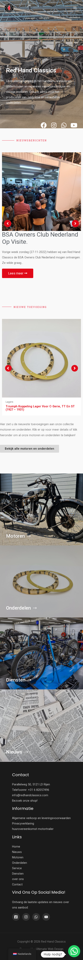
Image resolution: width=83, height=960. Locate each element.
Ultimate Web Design (49, 949)
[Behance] (36, 917)
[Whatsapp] (64, 125)
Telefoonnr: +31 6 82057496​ (30, 790)
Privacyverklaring (23, 823)
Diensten (18, 873)
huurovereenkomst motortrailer (33, 829)
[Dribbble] (46, 917)
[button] (8, 368)
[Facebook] (44, 125)
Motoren (17, 857)
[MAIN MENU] (75, 8)
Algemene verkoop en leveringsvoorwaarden (41, 818)
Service (17, 868)
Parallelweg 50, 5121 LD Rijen (31, 784)
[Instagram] (54, 125)
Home (16, 846)
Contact (17, 884)
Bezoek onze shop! (24, 800)
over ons (18, 879)
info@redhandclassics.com (30, 795)
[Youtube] (74, 125)
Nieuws (17, 852)
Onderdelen (19, 863)
